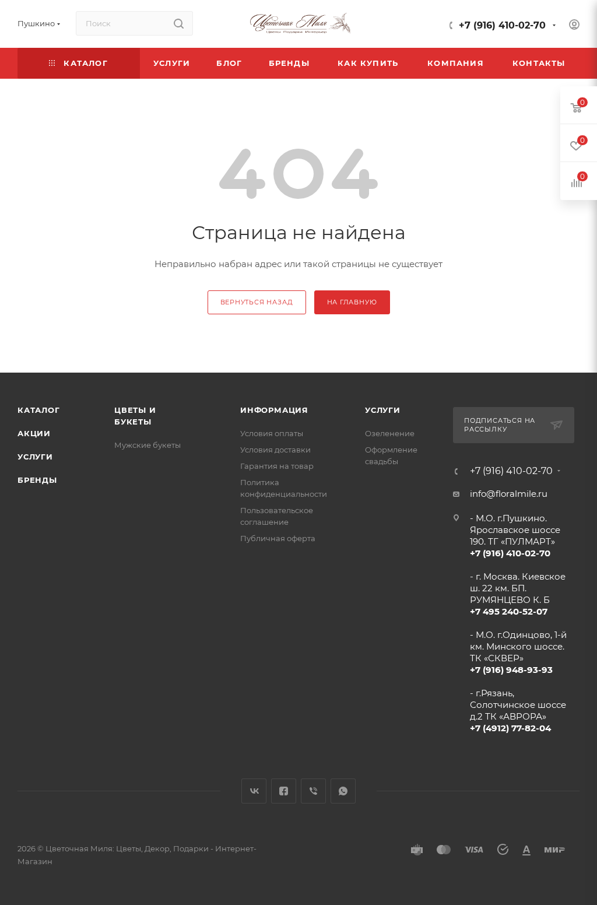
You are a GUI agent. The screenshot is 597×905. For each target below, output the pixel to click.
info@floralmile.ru (508, 493)
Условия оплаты (271, 433)
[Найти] (178, 23)
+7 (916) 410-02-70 (502, 25)
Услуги (35, 456)
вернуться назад (256, 302)
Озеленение (390, 433)
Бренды (37, 480)
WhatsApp (343, 791)
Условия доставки (275, 449)
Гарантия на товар (277, 466)
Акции (34, 433)
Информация (274, 410)
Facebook (283, 791)
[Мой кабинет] (574, 26)
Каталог (38, 410)
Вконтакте (253, 791)
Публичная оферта (277, 538)
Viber (313, 791)
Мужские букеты (147, 445)
